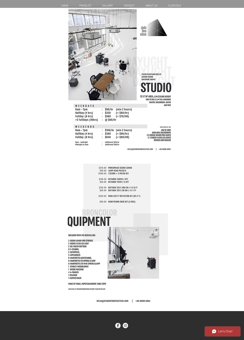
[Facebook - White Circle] (118, 325)
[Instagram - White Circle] (125, 325)
